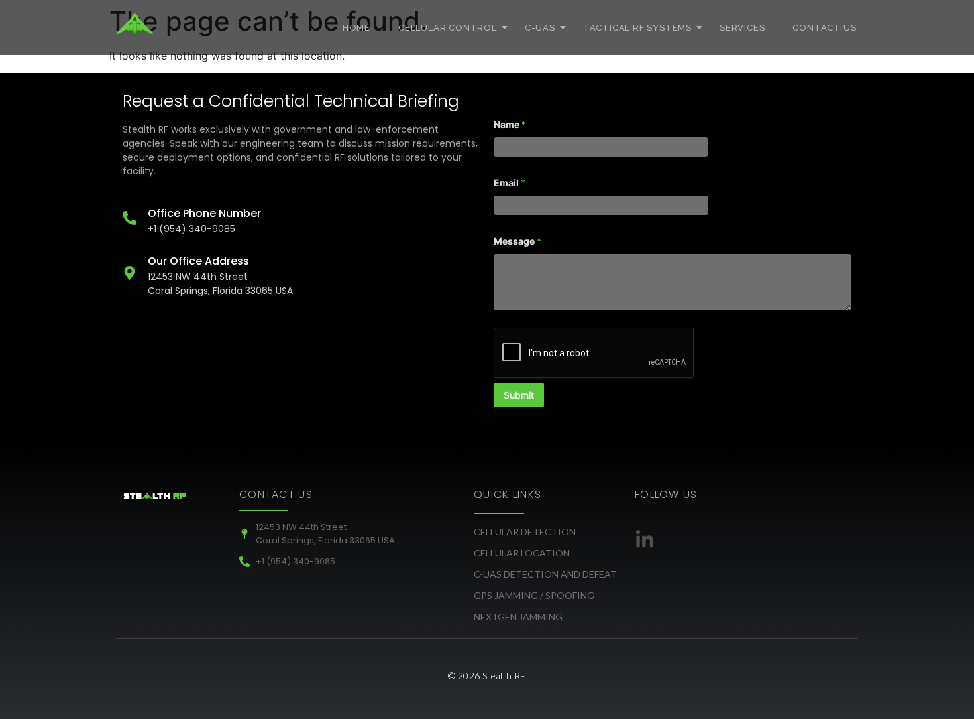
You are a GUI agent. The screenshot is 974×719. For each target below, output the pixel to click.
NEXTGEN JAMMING (518, 616)
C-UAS (540, 28)
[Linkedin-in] (645, 540)
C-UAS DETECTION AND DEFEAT (545, 574)
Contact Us (824, 28)
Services (742, 28)
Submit (519, 395)
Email (509, 182)
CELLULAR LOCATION (522, 552)
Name (510, 124)
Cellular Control (447, 28)
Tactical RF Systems (637, 28)
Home (356, 28)
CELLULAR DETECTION (525, 531)
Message (517, 241)
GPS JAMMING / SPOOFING (534, 595)
